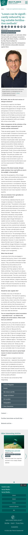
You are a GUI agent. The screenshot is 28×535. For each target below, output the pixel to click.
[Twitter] (12, 27)
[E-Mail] (21, 27)
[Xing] (18, 27)
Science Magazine (9, 384)
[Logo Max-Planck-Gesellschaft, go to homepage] (12, 3)
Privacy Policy (19, 523)
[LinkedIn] (5, 27)
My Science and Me (9, 392)
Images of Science (9, 395)
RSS (14, 510)
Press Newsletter (8, 406)
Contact (14, 495)
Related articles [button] (6, 423)
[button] (25, 86)
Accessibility (14, 527)
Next (26, 456)
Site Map (7, 523)
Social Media (6, 489)
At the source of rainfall (13, 452)
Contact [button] (4, 413)
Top (24, 485)
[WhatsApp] (15, 27)
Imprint (13, 523)
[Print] (24, 27)
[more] (18, 93)
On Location (7, 399)
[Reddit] (9, 27)
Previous (2, 456)
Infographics (7, 402)
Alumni (14, 499)
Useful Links (6, 487)
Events (5, 388)
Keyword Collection (14, 506)
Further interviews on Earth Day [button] (12, 418)
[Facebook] (2, 27)
